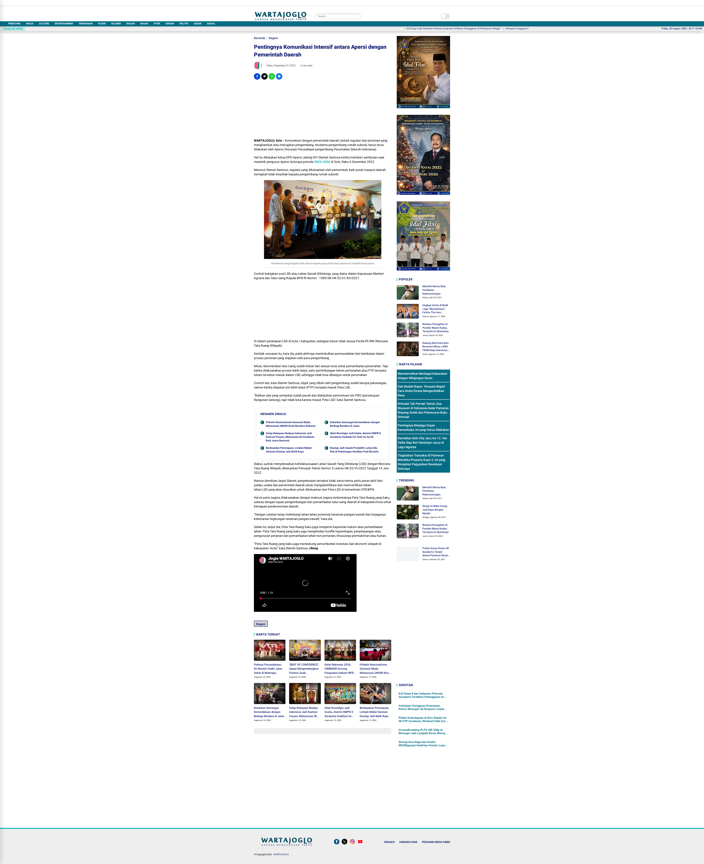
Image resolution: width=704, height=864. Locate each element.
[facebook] (257, 76)
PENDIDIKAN (86, 23)
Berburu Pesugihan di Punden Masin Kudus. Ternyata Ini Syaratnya (435, 328)
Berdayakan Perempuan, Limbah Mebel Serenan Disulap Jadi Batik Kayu (289, 449)
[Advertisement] (322, 109)
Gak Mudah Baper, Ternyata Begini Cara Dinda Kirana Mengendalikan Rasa (421, 391)
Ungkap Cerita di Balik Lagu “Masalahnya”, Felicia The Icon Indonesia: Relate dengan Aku (435, 309)
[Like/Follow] (336, 844)
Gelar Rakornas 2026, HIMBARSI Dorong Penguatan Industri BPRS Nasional (339, 669)
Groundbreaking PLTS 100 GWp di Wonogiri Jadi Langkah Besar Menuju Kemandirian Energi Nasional (423, 731)
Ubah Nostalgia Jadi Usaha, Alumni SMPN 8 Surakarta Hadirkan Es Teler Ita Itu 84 (355, 435)
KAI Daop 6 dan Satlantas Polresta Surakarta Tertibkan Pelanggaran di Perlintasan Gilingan (405, 28)
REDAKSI (389, 842)
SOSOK (197, 23)
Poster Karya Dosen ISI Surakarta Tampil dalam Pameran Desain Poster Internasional (436, 552)
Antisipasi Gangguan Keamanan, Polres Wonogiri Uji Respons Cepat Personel (497, 28)
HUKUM (170, 23)
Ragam (273, 38)
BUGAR (144, 23)
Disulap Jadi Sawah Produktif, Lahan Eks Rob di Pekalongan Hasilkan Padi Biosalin (354, 449)
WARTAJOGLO (281, 854)
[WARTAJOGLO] (280, 19)
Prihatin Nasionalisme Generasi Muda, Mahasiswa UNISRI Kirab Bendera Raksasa (291, 424)
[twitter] (264, 76)
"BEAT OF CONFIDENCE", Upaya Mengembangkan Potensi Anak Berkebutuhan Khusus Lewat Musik (304, 669)
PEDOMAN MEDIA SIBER (436, 842)
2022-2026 (322, 162)
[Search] (357, 16)
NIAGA (29, 23)
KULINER (116, 23)
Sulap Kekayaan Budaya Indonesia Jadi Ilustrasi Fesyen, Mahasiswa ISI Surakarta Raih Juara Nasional (290, 437)
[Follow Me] (344, 844)
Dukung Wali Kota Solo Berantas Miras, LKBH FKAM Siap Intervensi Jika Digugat (435, 346)
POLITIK (183, 23)
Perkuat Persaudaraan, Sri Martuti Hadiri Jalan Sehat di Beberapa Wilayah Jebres (268, 669)
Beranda (259, 38)
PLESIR (102, 23)
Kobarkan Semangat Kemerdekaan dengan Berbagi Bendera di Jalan (355, 424)
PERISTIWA (14, 23)
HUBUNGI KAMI (408, 842)
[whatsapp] (272, 76)
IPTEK (157, 23)
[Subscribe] (360, 844)
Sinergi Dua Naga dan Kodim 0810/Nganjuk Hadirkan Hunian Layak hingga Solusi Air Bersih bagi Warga (422, 743)
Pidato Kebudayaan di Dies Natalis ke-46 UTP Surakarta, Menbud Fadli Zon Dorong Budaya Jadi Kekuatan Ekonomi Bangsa (423, 719)
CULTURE (44, 23)
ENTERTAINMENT (64, 23)
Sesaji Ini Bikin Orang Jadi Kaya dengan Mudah (434, 510)
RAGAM (130, 23)
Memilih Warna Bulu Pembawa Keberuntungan (434, 290)
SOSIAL (211, 23)
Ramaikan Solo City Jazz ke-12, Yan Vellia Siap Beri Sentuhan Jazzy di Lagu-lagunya (422, 442)
